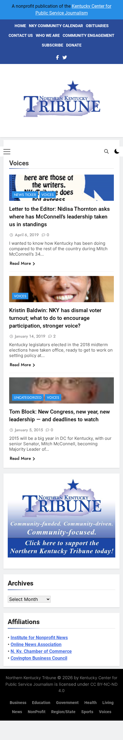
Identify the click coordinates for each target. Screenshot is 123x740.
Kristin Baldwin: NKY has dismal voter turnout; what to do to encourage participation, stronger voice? (55, 318)
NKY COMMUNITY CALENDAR (56, 25)
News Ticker (25, 194)
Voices (47, 194)
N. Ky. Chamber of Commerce (41, 651)
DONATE (74, 45)
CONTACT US (21, 35)
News (17, 711)
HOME (20, 25)
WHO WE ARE (48, 35)
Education (41, 702)
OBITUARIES (97, 25)
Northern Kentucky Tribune (31, 677)
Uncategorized (27, 397)
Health (90, 702)
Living (108, 702)
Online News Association (36, 644)
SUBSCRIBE (52, 45)
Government (67, 702)
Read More (20, 263)
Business (18, 702)
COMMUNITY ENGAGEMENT (88, 35)
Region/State (63, 711)
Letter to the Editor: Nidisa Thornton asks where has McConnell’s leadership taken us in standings (59, 217)
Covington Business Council (39, 658)
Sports (87, 711)
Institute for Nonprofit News (39, 637)
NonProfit (36, 711)
